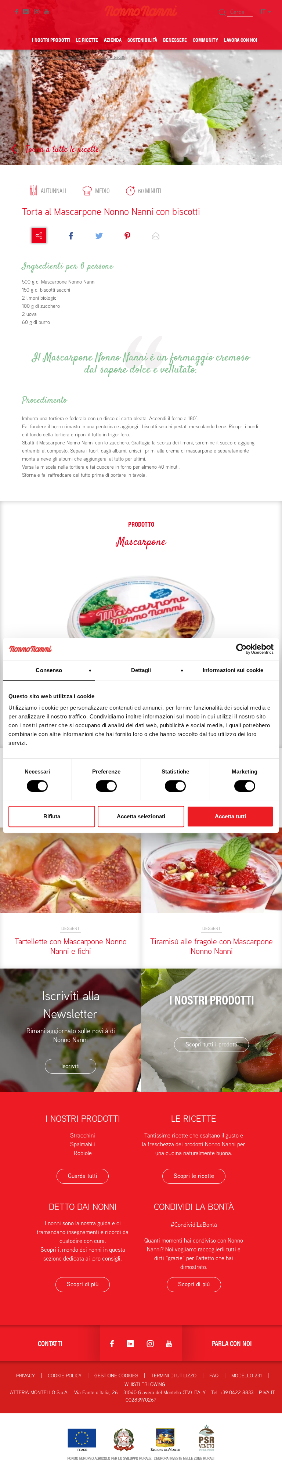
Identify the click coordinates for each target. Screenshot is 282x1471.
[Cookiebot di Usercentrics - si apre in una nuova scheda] (241, 649)
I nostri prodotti (51, 39)
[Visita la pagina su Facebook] (16, 11)
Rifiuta (51, 816)
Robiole (83, 1153)
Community (205, 39)
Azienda (113, 39)
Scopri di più (82, 1284)
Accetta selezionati (141, 816)
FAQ (213, 1375)
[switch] (106, 786)
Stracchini (82, 1135)
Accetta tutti (230, 816)
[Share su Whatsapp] (155, 235)
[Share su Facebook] (71, 235)
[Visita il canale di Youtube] (46, 11)
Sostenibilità (142, 39)
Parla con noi (232, 1343)
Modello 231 (246, 1375)
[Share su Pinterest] (127, 235)
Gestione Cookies (116, 1375)
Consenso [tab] (49, 670)
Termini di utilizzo (173, 1375)
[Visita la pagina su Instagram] (37, 11)
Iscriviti (70, 1066)
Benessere (175, 39)
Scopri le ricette (194, 1176)
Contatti (50, 1343)
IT (264, 11)
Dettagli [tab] (141, 670)
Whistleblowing (144, 1384)
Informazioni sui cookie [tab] (233, 670)
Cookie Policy (65, 1375)
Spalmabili (82, 1144)
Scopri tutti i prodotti (211, 1044)
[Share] (39, 235)
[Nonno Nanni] (141, 10)
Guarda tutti (82, 1176)
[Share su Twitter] (99, 235)
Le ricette (87, 39)
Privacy (25, 1375)
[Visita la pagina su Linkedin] (25, 11)
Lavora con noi (240, 39)
